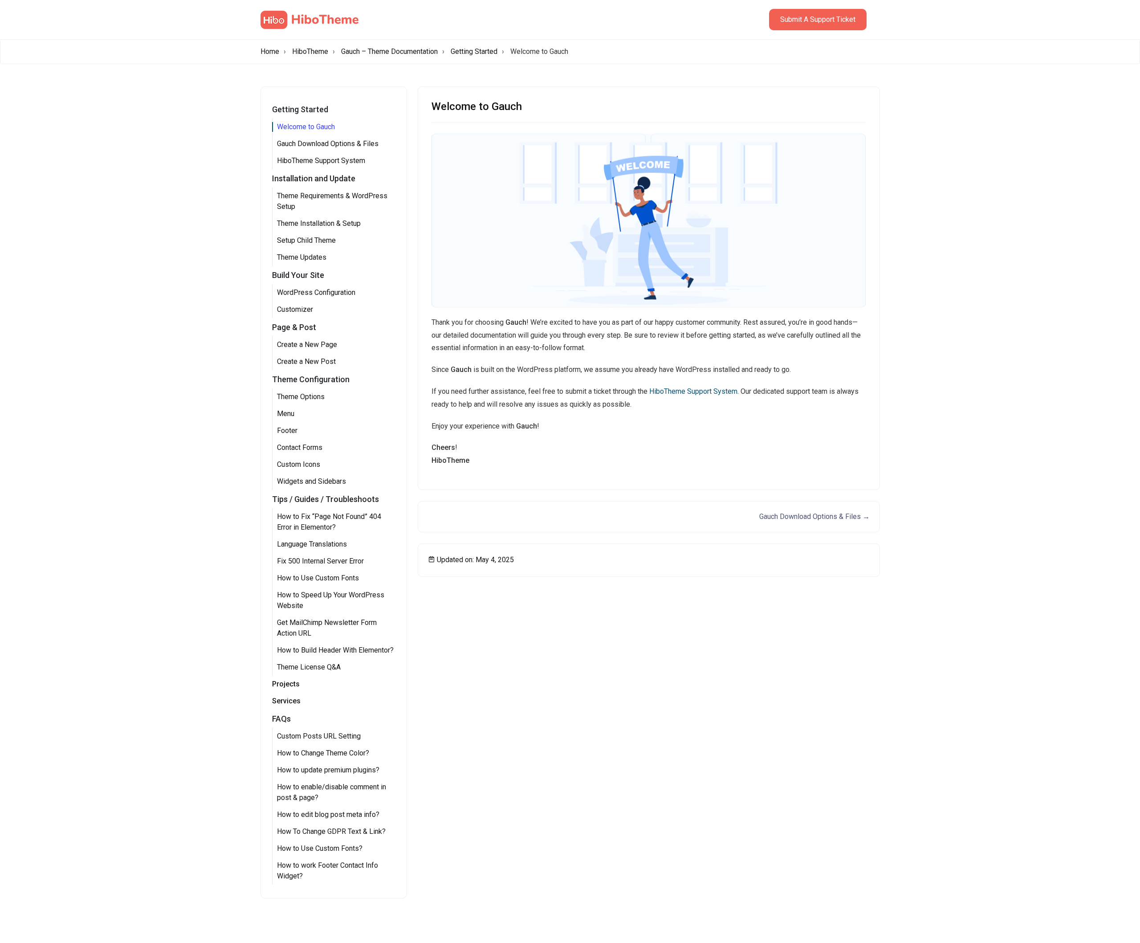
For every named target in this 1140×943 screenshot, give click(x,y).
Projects (286, 684)
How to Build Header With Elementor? (335, 650)
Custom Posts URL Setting (319, 736)
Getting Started (474, 51)
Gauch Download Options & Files (328, 143)
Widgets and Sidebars (311, 481)
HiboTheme (310, 51)
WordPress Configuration (316, 292)
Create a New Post (306, 361)
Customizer (295, 309)
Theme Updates (301, 257)
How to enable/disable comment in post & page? (331, 792)
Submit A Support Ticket (817, 19)
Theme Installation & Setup (319, 223)
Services (286, 701)
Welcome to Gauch (306, 126)
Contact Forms (299, 447)
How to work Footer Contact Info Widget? (327, 870)
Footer (287, 430)
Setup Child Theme (306, 240)
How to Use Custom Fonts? (319, 848)
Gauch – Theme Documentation (389, 51)
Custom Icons (298, 464)
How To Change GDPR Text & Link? (331, 831)
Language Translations (312, 544)
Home (270, 51)
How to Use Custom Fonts (318, 578)
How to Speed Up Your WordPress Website (330, 600)
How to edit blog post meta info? (328, 814)
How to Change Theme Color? (323, 753)
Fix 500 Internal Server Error (320, 561)
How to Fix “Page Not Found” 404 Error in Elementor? (329, 521)
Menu (285, 413)
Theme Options (301, 396)
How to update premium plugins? (328, 770)
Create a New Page (307, 344)
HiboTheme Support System (321, 160)
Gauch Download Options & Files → (814, 516)
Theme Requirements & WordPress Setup (332, 201)
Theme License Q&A (309, 667)
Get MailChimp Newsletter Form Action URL (327, 627)
